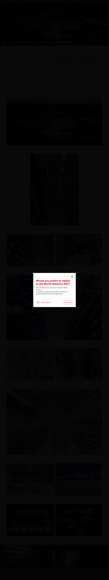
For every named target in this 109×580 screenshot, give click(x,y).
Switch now (68, 302)
